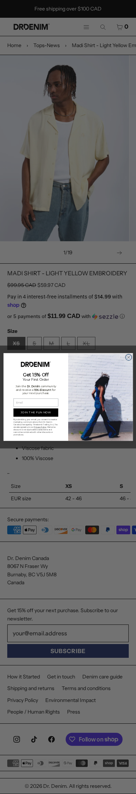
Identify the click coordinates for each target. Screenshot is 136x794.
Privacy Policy (40, 427)
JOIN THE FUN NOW (35, 412)
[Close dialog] (128, 357)
